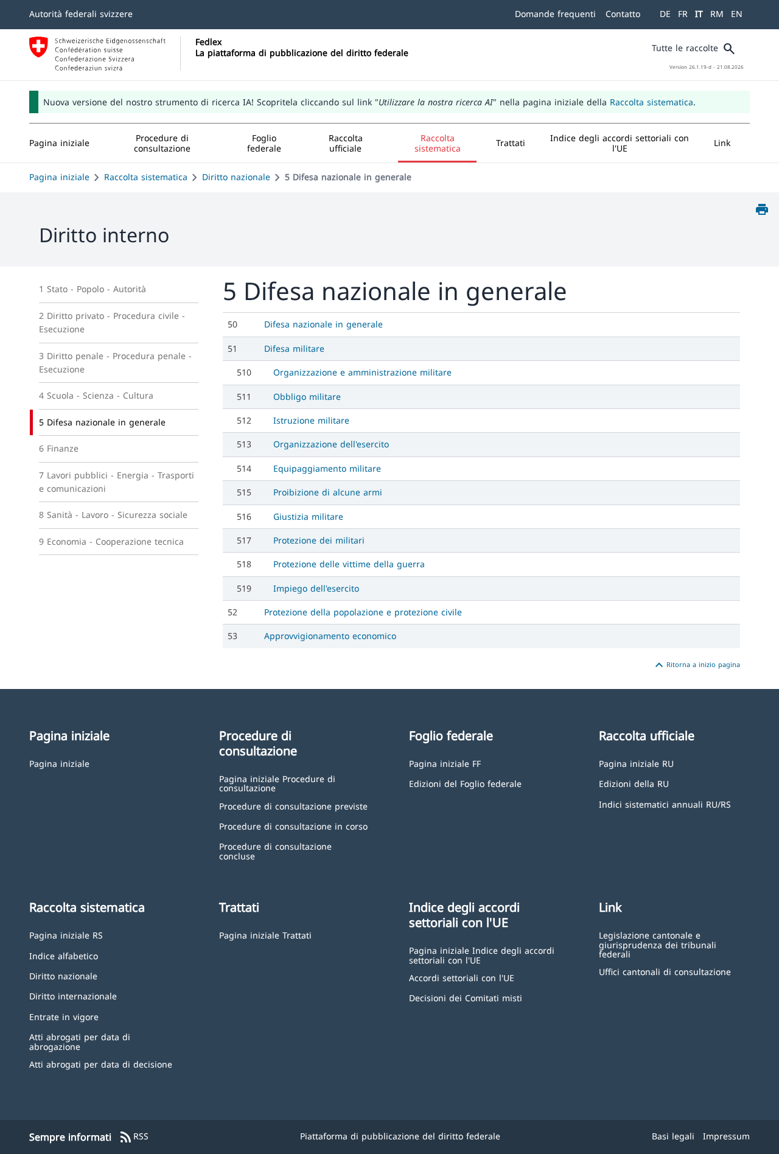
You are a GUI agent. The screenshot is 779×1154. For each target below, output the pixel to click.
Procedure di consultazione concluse (275, 851)
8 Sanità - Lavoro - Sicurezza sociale (113, 514)
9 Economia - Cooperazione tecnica (111, 541)
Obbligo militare (307, 396)
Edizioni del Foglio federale (465, 783)
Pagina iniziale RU (636, 763)
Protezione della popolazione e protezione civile (363, 612)
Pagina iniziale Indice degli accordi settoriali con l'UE (481, 955)
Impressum (726, 1136)
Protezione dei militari (319, 540)
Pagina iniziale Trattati (265, 934)
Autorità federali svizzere (81, 13)
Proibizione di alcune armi (327, 492)
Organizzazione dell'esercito (331, 444)
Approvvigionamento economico (330, 636)
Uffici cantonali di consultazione (665, 971)
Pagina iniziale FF (445, 763)
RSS (133, 1137)
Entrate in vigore (64, 1016)
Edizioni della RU (634, 783)
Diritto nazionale (236, 177)
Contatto (623, 13)
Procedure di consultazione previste (293, 805)
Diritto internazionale (73, 995)
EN (736, 13)
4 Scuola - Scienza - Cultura (96, 395)
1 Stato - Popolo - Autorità (92, 289)
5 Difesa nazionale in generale (102, 422)
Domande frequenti (555, 13)
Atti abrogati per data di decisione (100, 1063)
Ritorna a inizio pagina (696, 665)
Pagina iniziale (59, 177)
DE (665, 13)
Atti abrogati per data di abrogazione (79, 1041)
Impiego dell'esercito (316, 588)
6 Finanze (59, 448)
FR (683, 13)
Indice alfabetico (63, 955)
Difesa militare (294, 348)
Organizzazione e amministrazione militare (362, 372)
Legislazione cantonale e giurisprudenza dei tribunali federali (657, 944)
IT (699, 13)
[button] (162, 143)
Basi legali (673, 1136)
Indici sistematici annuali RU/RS (665, 804)
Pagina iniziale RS (66, 934)
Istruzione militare (311, 420)
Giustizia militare (308, 516)
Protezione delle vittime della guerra (349, 564)
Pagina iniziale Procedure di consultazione (277, 783)
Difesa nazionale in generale (323, 324)
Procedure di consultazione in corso (293, 825)
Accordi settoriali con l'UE (461, 977)
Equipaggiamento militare (327, 468)
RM (717, 13)
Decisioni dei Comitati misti (465, 997)
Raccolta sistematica (651, 102)
